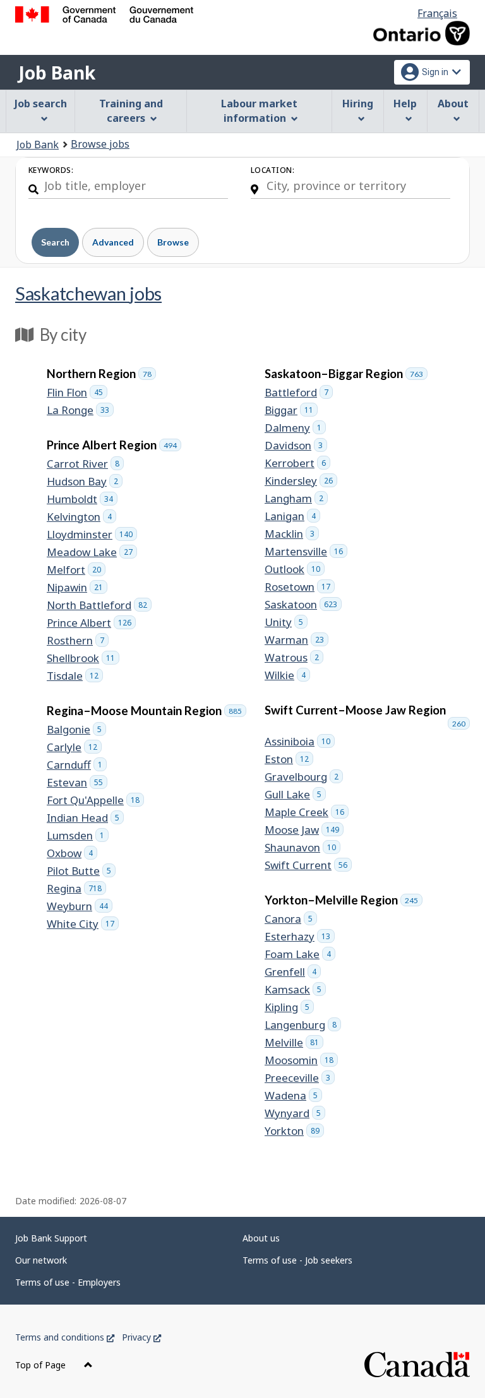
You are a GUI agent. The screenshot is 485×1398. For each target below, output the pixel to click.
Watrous (294, 657)
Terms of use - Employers (68, 1282)
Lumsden (78, 835)
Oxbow (72, 853)
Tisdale (75, 675)
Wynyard (295, 1113)
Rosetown (300, 586)
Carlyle (74, 747)
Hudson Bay (85, 481)
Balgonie (76, 729)
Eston (289, 759)
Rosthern (78, 640)
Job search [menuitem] (41, 103)
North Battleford (99, 605)
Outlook (295, 569)
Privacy (141, 1337)
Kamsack (295, 989)
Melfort (76, 569)
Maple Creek (307, 812)
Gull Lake (295, 794)
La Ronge (80, 410)
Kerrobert (297, 463)
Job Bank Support (51, 1238)
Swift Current (308, 865)
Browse (173, 242)
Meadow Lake (92, 552)
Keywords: (50, 170)
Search (55, 242)
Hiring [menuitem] (357, 103)
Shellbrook (83, 658)
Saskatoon (303, 604)
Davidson (296, 445)
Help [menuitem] (405, 103)
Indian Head (85, 817)
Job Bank (56, 73)
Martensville (306, 551)
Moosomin (301, 1060)
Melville (294, 1042)
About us (261, 1238)
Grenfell (293, 971)
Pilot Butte (81, 870)
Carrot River (85, 463)
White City (83, 923)
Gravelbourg (304, 776)
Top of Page (41, 1365)
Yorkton (294, 1130)
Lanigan (292, 516)
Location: (272, 170)
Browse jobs (100, 144)
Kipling (289, 1007)
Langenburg (303, 1024)
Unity (286, 622)
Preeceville (300, 1077)
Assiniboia (300, 741)
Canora (291, 918)
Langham (296, 498)
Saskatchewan (88, 293)
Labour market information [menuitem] (259, 111)
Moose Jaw (304, 829)
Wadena (293, 1095)
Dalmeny (295, 427)
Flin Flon (77, 392)
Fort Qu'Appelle (95, 800)
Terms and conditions (64, 1337)
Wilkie (287, 675)
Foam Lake (300, 954)
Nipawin (77, 587)
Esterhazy (300, 936)
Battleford (299, 392)
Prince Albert (91, 622)
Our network (41, 1260)
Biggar (291, 410)
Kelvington (81, 516)
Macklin (292, 533)
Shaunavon (302, 847)
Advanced (113, 242)
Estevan (77, 782)
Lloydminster (92, 534)
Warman (296, 639)
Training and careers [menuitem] (131, 111)
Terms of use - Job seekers (297, 1260)
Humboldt (82, 499)
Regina (76, 888)
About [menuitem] (453, 103)
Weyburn (79, 906)
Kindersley (301, 480)
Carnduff (77, 764)
